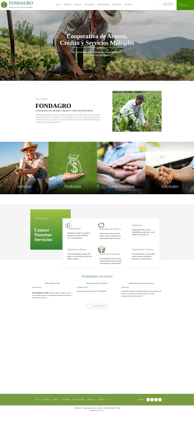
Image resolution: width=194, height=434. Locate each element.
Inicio (58, 4)
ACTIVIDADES (89, 4)
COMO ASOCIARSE (103, 4)
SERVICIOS (78, 4)
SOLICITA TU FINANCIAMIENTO (184, 5)
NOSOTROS (67, 4)
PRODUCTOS (117, 4)
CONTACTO (128, 4)
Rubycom (101, 410)
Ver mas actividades (98, 306)
